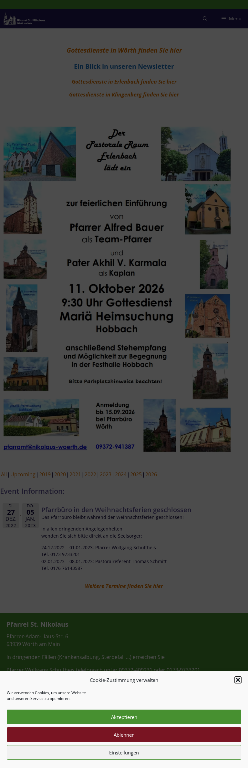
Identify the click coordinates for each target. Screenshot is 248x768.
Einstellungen (124, 752)
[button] (238, 680)
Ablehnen (124, 735)
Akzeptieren (124, 717)
